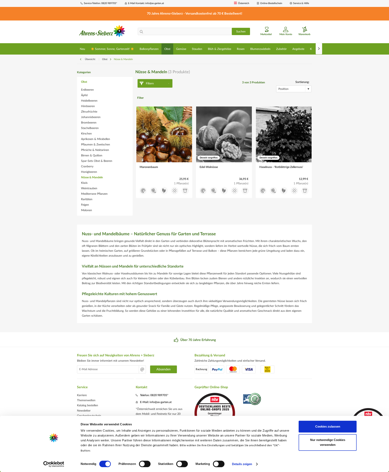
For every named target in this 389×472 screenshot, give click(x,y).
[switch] (145, 464)
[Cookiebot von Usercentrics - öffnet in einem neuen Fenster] (54, 464)
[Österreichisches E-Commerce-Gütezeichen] (252, 399)
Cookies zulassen (327, 426)
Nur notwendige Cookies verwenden (327, 442)
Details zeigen (242, 464)
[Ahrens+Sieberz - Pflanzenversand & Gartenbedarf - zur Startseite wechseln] (102, 32)
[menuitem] (101, 3)
